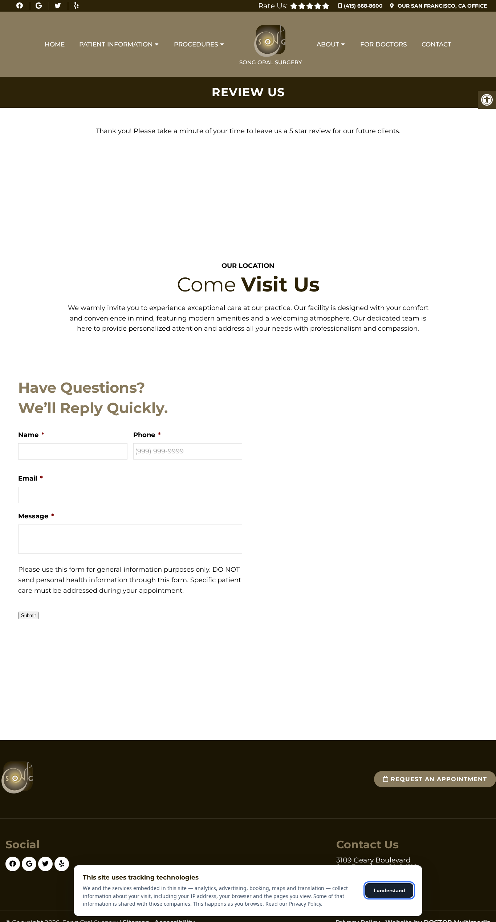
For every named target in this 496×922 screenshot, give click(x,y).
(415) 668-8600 (363, 6)
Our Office (441, 6)
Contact (436, 44)
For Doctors (383, 44)
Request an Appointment (438, 779)
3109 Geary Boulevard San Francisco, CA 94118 (377, 863)
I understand (389, 890)
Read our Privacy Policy (293, 903)
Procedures (196, 44)
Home (55, 44)
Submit (28, 615)
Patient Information (116, 44)
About (328, 44)
